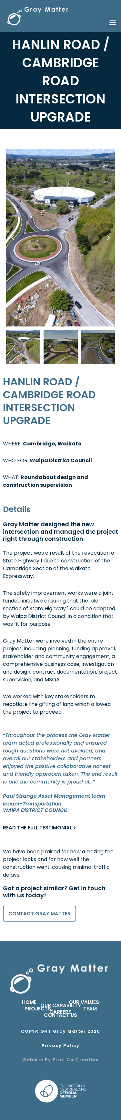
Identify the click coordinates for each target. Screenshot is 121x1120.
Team (90, 1008)
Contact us (60, 1015)
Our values (84, 1002)
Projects (38, 1008)
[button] (112, 22)
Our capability (60, 1005)
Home (29, 1002)
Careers (60, 1012)
